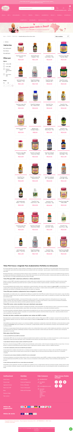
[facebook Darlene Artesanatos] (60, 382)
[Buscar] (52, 8)
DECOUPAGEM (16, 15)
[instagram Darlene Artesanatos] (56, 382)
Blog (4, 390)
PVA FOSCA (6, 51)
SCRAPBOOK (67, 15)
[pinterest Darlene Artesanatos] (60, 386)
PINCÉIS (30, 15)
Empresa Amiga (6, 393)
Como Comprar (24, 379)
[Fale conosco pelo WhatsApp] (70, 429)
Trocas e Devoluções (25, 387)
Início (4, 36)
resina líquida (11, 324)
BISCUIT (53, 15)
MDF (9, 15)
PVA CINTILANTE (7, 48)
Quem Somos (6, 379)
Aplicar (12, 86)
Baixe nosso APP (7, 387)
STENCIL (37, 15)
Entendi (36, 430)
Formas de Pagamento (26, 382)
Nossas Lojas (6, 382)
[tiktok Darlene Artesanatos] (56, 386)
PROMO (51, 20)
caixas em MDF (55, 286)
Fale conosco (6, 396)
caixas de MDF (40, 319)
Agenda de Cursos (7, 385)
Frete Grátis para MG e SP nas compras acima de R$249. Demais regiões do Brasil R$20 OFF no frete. (36, 2)
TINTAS (24, 15)
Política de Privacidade (26, 390)
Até (8, 83)
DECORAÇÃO (32, 20)
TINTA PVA (14, 36)
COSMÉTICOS (23, 20)
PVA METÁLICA (6, 53)
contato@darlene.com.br (45, 386)
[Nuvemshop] (63, 421)
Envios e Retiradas (25, 385)
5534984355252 (43, 379)
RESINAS (59, 15)
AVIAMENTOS (45, 15)
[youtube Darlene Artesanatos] (64, 382)
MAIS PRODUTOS (42, 20)
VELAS (3, 15)
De (4, 83)
